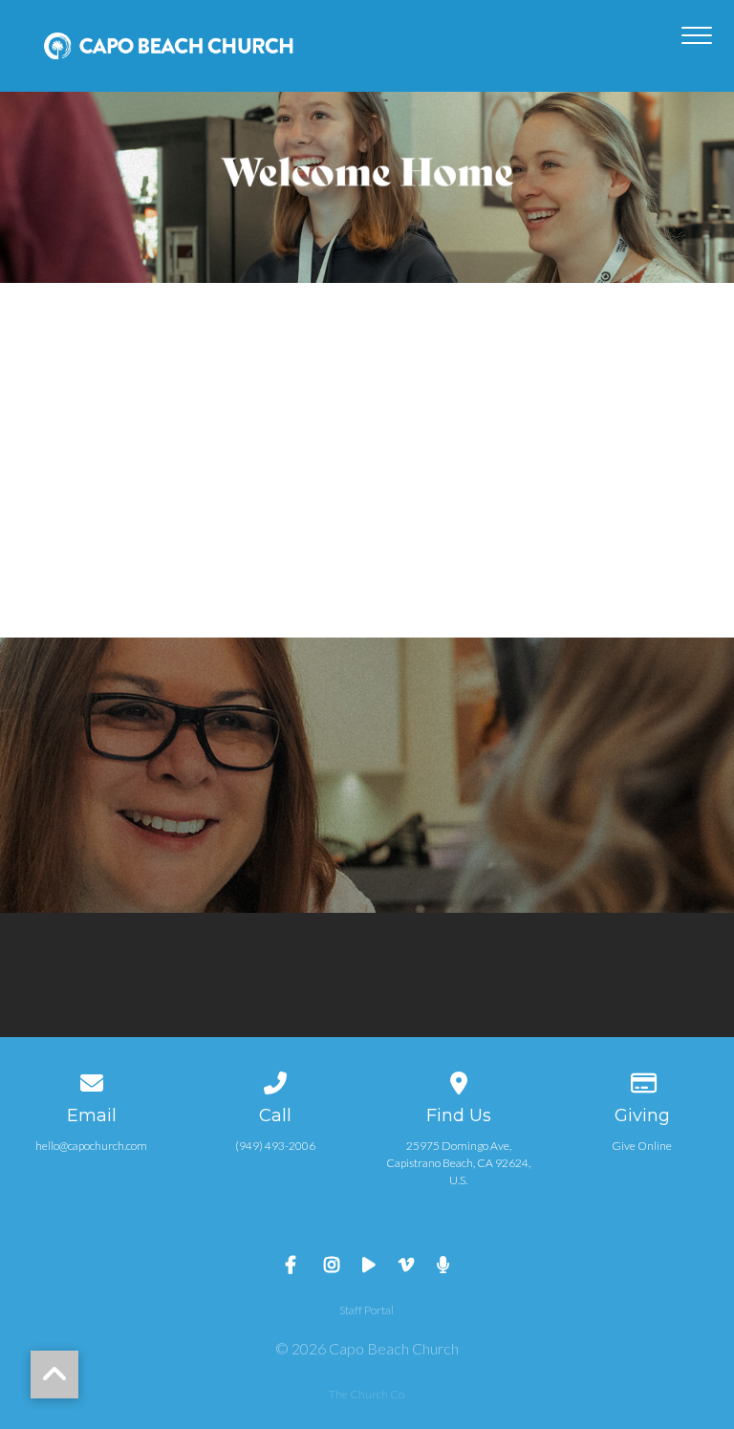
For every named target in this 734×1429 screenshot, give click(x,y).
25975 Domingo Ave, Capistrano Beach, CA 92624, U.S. (458, 1162)
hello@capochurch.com (91, 1145)
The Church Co (366, 1394)
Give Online (642, 1145)
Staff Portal (366, 1310)
